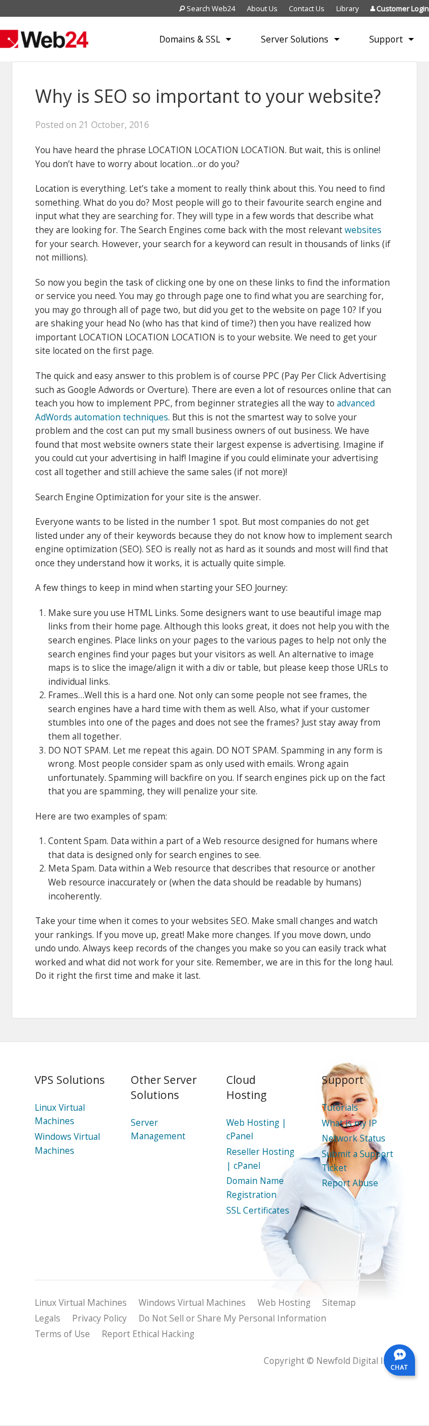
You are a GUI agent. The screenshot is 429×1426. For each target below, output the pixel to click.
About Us (262, 8)
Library (347, 8)
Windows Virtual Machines (192, 1303)
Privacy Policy (99, 1318)
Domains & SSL (189, 39)
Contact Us (307, 8)
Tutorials (340, 1108)
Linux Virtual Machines (81, 1303)
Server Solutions (294, 39)
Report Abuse (350, 1183)
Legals (47, 1318)
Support (386, 39)
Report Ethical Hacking (148, 1334)
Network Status (353, 1138)
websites (363, 230)
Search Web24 (210, 8)
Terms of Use (62, 1334)
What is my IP (349, 1123)
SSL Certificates (257, 1210)
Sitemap (339, 1303)
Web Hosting (284, 1303)
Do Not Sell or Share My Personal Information (232, 1318)
